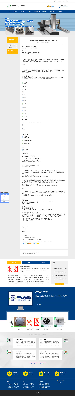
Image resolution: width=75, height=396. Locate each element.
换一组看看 (33, 363)
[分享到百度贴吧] (34, 243)
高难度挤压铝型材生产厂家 (13, 275)
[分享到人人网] (33, 243)
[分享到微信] (27, 243)
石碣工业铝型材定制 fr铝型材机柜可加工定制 (62, 267)
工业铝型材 (15, 11)
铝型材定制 (9, 6)
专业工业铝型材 (44, 329)
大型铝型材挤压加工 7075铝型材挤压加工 (19, 329)
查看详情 (39, 304)
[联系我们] (20, 298)
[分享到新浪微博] (28, 243)
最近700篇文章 (12, 45)
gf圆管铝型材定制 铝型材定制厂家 (35, 275)
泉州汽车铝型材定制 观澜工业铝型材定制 (36, 279)
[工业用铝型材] (57, 322)
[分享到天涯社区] (39, 243)
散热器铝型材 (44, 11)
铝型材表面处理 (53, 11)
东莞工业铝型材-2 (31, 329)
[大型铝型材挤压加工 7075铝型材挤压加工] (18, 322)
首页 (9, 11)
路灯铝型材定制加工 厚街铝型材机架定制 (36, 281)
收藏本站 (55, 1)
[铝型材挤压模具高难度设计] (13, 269)
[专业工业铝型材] (44, 322)
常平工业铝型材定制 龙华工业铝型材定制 (32, 252)
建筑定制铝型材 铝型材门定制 (30, 253)
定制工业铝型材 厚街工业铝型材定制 (36, 277)
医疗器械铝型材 (37, 11)
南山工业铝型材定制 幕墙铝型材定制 (14, 277)
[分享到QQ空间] (30, 243)
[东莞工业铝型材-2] (31, 322)
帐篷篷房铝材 (22, 11)
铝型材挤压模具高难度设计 (25, 266)
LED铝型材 (29, 11)
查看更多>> (42, 363)
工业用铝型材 (57, 329)
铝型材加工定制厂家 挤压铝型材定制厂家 (61, 274)
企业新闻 (29, 262)
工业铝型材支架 (43, 351)
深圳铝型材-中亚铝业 (41, 292)
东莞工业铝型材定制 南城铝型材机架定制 (15, 281)
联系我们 (60, 1)
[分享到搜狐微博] (36, 243)
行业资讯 (14, 262)
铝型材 (23, 227)
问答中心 (55, 262)
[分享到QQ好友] (25, 243)
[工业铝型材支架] (66, 354)
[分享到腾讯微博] (31, 243)
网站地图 (64, 1)
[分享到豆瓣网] (38, 243)
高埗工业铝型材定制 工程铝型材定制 (14, 279)
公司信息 (43, 262)
